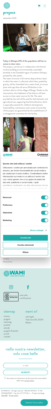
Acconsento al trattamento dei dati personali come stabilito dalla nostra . (26, 379)
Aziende (7, 327)
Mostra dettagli (36, 230)
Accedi (6, 333)
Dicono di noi (7, 261)
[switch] (44, 205)
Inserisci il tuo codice (34, 402)
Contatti (7, 336)
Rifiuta (25, 252)
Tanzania (6, 258)
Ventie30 (4, 395)
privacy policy (29, 380)
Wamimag (7, 322)
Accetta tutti (25, 238)
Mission (7, 316)
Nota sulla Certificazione (25, 297)
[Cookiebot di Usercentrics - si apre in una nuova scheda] (37, 155)
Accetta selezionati (25, 245)
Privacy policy (13, 395)
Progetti (7, 319)
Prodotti (7, 325)
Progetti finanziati (11, 330)
